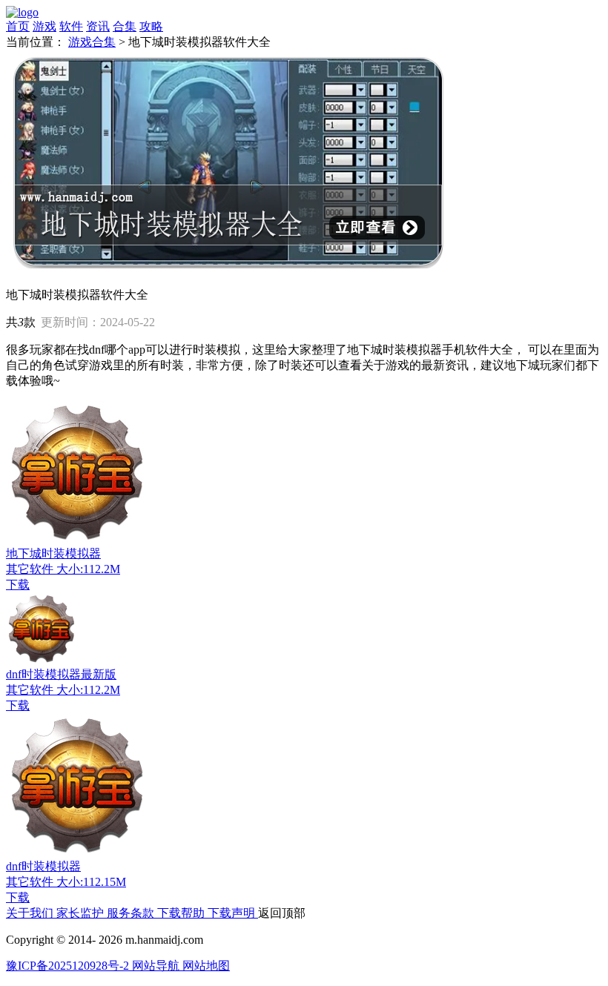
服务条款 (132, 913)
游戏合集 (92, 42)
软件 (71, 26)
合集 (124, 26)
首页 (18, 26)
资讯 (98, 26)
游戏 (44, 26)
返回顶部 (281, 913)
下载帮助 (182, 913)
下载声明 (233, 913)
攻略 (151, 26)
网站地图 (206, 965)
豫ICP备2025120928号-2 (69, 965)
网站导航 (157, 965)
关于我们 (31, 913)
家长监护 (81, 913)
